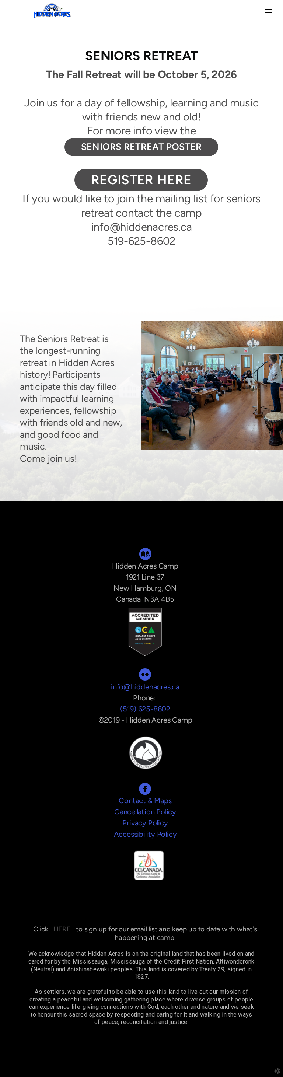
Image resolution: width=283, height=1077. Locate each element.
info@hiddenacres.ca (145, 686)
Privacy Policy (145, 822)
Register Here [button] (141, 180)
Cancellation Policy (145, 811)
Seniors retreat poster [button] (141, 146)
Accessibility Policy (145, 834)
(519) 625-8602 (145, 708)
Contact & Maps (145, 800)
